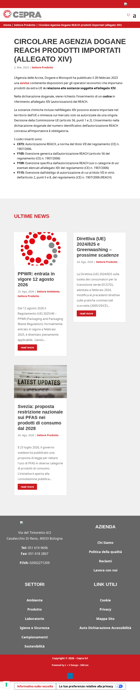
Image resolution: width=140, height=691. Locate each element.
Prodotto (34, 609)
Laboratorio (34, 618)
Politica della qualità (105, 552)
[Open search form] (128, 14)
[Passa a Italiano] (130, 4)
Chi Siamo (105, 542)
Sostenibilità (34, 646)
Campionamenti (35, 637)
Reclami (105, 561)
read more (27, 347)
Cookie (105, 600)
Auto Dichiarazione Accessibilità (105, 628)
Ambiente (35, 600)
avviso (24, 83)
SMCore (84, 665)
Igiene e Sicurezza (34, 628)
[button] (134, 15)
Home (7, 25)
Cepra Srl (82, 658)
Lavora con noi (105, 570)
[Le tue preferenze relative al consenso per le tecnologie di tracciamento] (6, 684)
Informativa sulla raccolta (35, 686)
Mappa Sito (105, 618)
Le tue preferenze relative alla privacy (86, 686)
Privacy (105, 609)
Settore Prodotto (25, 25)
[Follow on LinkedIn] (70, 676)
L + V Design (71, 665)
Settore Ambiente (48, 291)
